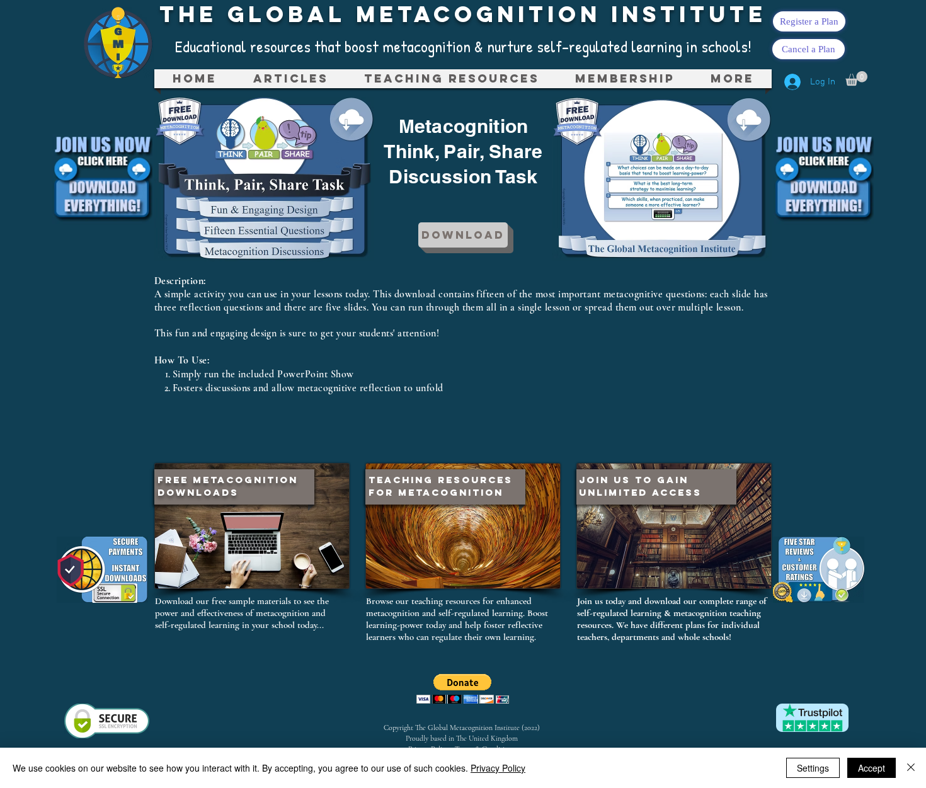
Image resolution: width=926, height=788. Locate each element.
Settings (813, 768)
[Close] (910, 768)
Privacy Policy (498, 768)
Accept (871, 768)
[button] (451, 78)
